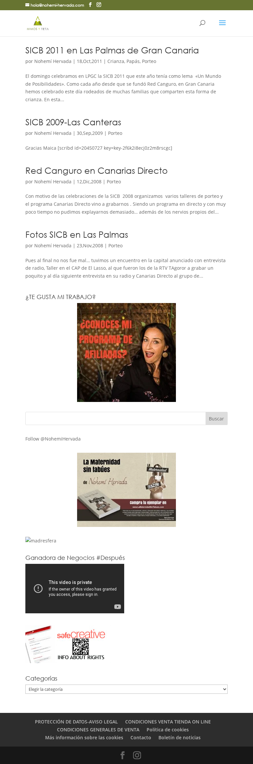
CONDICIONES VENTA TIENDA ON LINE (168, 721)
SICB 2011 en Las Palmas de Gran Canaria (112, 50)
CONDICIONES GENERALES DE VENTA (98, 729)
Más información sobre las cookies (84, 737)
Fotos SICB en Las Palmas (76, 234)
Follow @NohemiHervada (53, 439)
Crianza (115, 61)
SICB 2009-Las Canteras (73, 121)
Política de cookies (168, 729)
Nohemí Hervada (52, 61)
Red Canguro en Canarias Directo (96, 170)
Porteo (149, 61)
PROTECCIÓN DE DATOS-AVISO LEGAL (76, 721)
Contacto (140, 737)
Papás (133, 61)
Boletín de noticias (179, 737)
